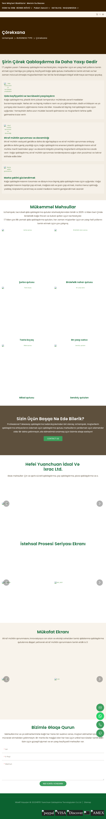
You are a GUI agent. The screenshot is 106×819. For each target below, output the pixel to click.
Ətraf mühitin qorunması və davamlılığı (26, 137)
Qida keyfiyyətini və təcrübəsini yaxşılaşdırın (29, 96)
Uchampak (7, 38)
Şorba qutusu (26, 282)
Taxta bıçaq (27, 339)
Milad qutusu (26, 397)
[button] (6, 504)
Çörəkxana (41, 38)
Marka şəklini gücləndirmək (19, 177)
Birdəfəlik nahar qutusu (79, 282)
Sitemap (87, 802)
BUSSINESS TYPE (24, 38)
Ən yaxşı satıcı (79, 339)
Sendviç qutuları (79, 397)
